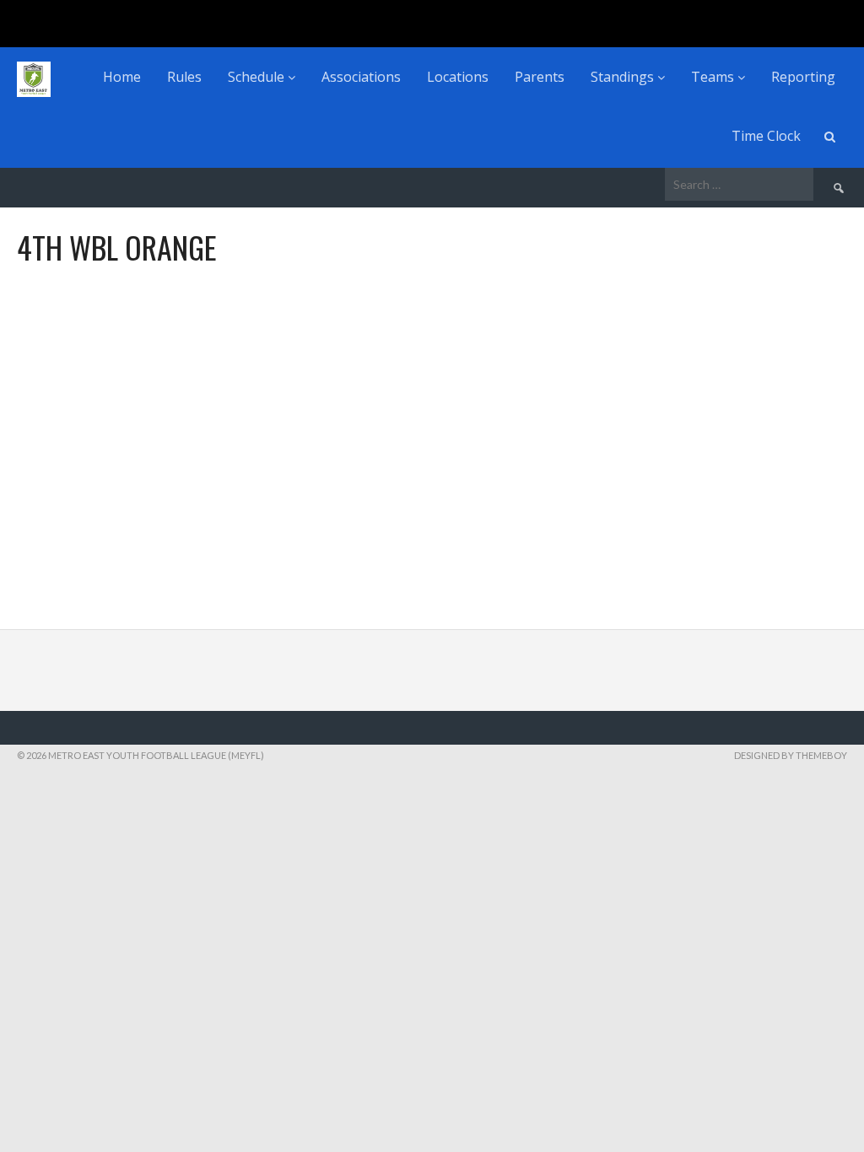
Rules (184, 76)
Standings (624, 76)
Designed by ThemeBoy (790, 755)
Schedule (258, 76)
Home (122, 76)
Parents (539, 76)
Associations (361, 76)
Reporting (803, 76)
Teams (714, 76)
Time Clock (766, 136)
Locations (458, 76)
